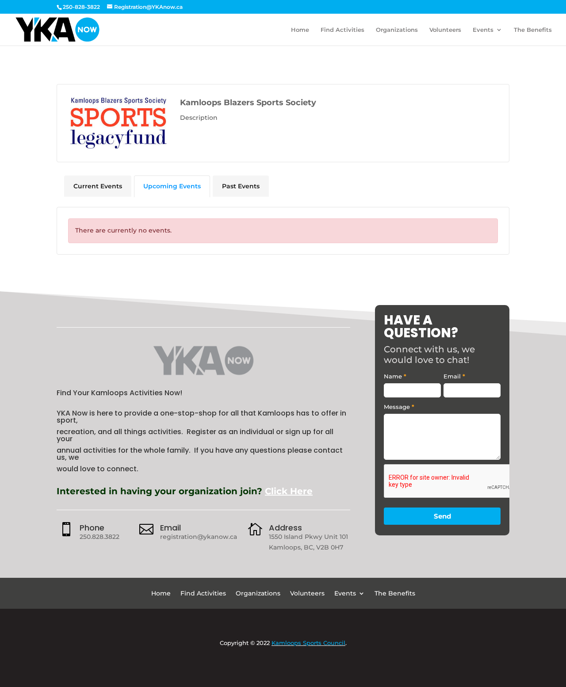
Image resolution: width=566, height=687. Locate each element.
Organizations (397, 30)
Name (395, 376)
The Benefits (533, 30)
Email (170, 527)
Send (442, 516)
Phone (92, 527)
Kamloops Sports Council (308, 642)
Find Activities (342, 30)
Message (399, 406)
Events (483, 30)
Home (300, 30)
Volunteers (445, 30)
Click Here (289, 491)
